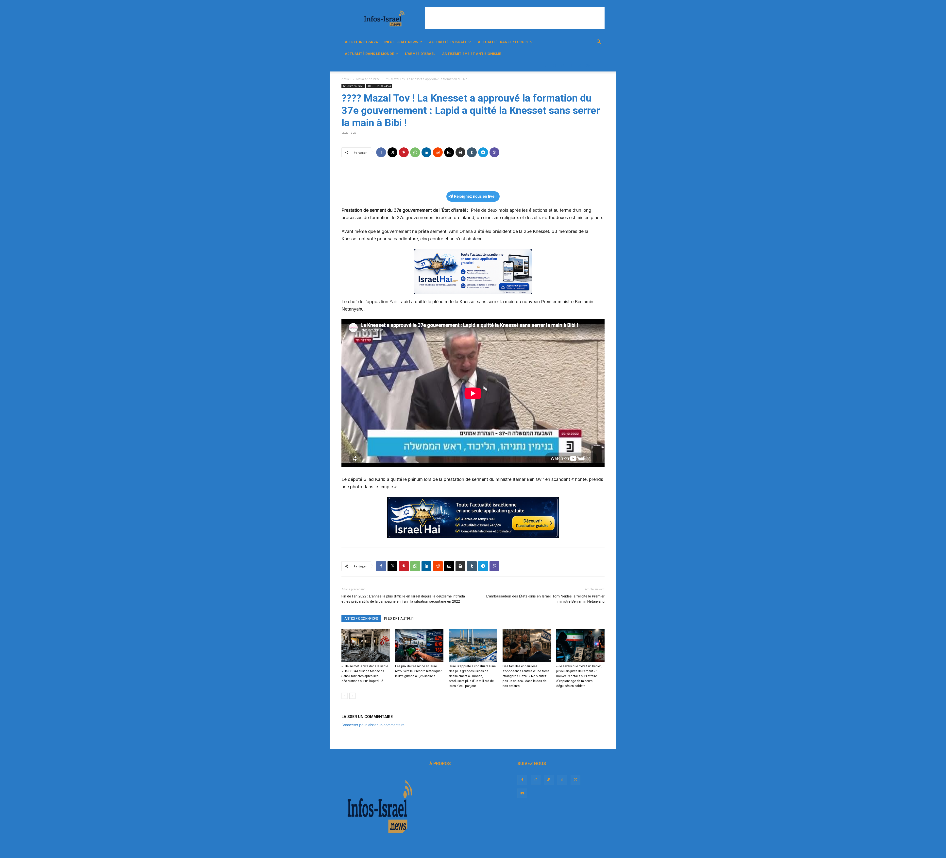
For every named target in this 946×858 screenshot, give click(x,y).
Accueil (346, 79)
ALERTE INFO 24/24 (361, 41)
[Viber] (494, 152)
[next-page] (352, 696)
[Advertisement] (515, 18)
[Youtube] (587, 65)
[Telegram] (483, 152)
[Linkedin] (426, 152)
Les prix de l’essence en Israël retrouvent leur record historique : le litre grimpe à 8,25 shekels (418, 671)
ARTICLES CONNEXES (361, 619)
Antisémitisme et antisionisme (471, 53)
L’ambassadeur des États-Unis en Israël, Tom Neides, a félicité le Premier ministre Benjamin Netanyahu (545, 599)
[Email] (449, 152)
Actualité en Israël (448, 41)
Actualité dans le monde (369, 53)
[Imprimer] (460, 152)
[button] (599, 42)
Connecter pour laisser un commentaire (373, 725)
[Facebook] (546, 65)
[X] (579, 65)
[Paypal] (562, 65)
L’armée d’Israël (420, 53)
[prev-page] (344, 696)
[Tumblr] (571, 65)
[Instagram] (554, 65)
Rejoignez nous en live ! (475, 196)
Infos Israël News (401, 41)
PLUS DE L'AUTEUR (399, 619)
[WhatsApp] (415, 152)
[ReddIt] (438, 152)
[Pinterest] (404, 152)
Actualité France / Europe (503, 41)
